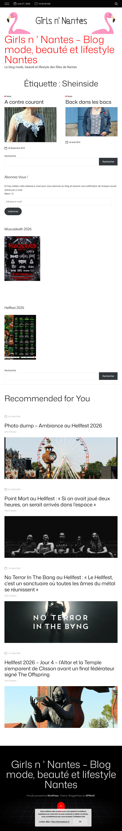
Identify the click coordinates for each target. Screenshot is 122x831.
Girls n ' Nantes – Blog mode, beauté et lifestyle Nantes (59, 49)
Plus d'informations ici (60, 822)
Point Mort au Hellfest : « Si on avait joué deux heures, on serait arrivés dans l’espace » (57, 501)
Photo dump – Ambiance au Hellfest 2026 (53, 425)
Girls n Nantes (10, 432)
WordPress (53, 795)
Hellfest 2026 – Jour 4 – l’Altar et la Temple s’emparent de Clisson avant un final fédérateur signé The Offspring (59, 668)
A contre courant (24, 101)
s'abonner (13, 211)
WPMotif (90, 795)
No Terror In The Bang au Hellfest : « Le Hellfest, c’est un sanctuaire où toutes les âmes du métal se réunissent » (59, 583)
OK (80, 821)
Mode (8, 96)
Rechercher (10, 156)
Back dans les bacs (88, 101)
